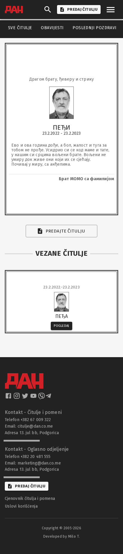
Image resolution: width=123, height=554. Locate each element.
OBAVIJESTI (52, 27)
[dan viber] (41, 398)
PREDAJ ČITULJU (82, 9)
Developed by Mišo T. (61, 536)
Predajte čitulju (65, 231)
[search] (48, 9)
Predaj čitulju (30, 486)
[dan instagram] (17, 398)
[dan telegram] (49, 398)
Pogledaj (61, 326)
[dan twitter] (25, 398)
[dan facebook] (9, 398)
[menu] (110, 9)
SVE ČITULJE (20, 27)
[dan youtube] (34, 398)
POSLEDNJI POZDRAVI (94, 27)
